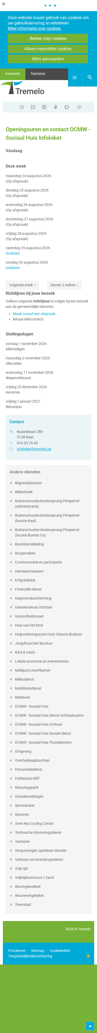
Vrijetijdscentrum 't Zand (34, 877)
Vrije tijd (21, 868)
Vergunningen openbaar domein (40, 850)
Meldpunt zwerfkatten (32, 670)
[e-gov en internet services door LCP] (88, 956)
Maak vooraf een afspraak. (34, 314)
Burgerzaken (25, 553)
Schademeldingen (29, 796)
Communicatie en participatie (38, 562)
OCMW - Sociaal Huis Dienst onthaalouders (49, 715)
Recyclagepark (27, 787)
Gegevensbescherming (33, 598)
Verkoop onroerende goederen (39, 859)
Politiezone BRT (27, 778)
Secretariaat (25, 805)
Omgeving (23, 751)
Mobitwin (22, 697)
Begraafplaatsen (28, 483)
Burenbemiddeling (29, 544)
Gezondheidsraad (29, 616)
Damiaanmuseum (29, 571)
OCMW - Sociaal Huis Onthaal (38, 724)
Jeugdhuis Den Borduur (34, 643)
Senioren (22, 814)
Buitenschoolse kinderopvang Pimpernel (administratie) (47, 503)
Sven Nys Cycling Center (34, 823)
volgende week (21, 285)
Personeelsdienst (28, 769)
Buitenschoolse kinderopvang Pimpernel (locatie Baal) (47, 518)
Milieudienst (24, 679)
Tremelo (84, 929)
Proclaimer (17, 951)
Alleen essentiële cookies (47, 49)
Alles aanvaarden (48, 59)
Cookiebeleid (60, 951)
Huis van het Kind (29, 625)
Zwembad (23, 904)
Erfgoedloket (25, 580)
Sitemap (37, 951)
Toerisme (22, 841)
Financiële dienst (28, 589)
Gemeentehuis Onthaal (33, 607)
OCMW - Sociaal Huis (31, 706)
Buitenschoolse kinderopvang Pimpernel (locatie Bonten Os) (47, 532)
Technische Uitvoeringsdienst (38, 832)
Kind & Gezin (25, 652)
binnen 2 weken (63, 285)
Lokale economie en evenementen (42, 661)
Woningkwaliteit (28, 886)
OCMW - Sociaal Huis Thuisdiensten (43, 742)
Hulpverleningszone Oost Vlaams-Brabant (48, 634)
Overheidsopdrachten (32, 760)
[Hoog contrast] (3, 4)
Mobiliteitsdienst (28, 688)
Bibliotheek (24, 492)
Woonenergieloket (29, 895)
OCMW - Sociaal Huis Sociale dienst (43, 733)
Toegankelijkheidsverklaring (30, 956)
